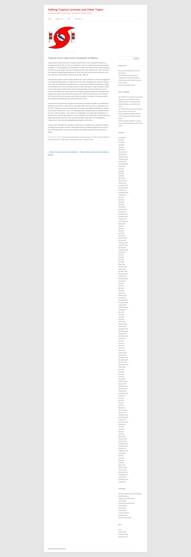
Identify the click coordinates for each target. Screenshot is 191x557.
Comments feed (123, 534)
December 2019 (123, 329)
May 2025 (121, 173)
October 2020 (122, 305)
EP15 (59, 139)
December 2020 (123, 300)
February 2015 (122, 467)
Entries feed (122, 532)
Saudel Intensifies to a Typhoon (128, 75)
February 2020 (122, 324)
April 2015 (121, 462)
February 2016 (122, 438)
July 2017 (121, 398)
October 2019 (122, 333)
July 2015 (121, 455)
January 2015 (122, 470)
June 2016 (121, 429)
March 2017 (121, 407)
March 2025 (121, 178)
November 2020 (123, 302)
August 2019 (122, 338)
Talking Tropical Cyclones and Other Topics (75, 9)
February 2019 (122, 352)
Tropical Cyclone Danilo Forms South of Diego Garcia (129, 116)
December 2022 (123, 242)
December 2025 (123, 156)
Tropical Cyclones (85, 137)
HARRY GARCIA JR (123, 101)
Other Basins (122, 508)
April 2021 (121, 290)
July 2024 (121, 197)
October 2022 (122, 247)
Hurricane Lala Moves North (126, 85)
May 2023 (121, 231)
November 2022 (123, 245)
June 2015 (121, 458)
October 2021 (122, 276)
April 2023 (121, 233)
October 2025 (122, 161)
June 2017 (121, 400)
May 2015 (121, 460)
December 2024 (123, 185)
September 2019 (123, 336)
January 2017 (122, 412)
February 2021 (122, 295)
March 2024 (121, 207)
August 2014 (122, 482)
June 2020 (121, 314)
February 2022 (122, 266)
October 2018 (122, 362)
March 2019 (121, 350)
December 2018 (123, 357)
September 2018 (123, 364)
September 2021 (123, 278)
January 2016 (122, 441)
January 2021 (122, 297)
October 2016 (122, 419)
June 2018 (121, 372)
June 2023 (121, 228)
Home (49, 19)
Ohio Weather (122, 505)
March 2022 (121, 264)
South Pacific (122, 510)
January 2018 (122, 384)
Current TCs (59, 19)
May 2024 (121, 202)
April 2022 (121, 262)
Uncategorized (122, 515)
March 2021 (121, 293)
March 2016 (121, 436)
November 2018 (123, 360)
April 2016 (121, 434)
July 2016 (121, 427)
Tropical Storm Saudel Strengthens (128, 78)
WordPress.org (122, 536)
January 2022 (122, 269)
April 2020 (121, 319)
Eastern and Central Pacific (71, 137)
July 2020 (121, 312)
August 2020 (122, 309)
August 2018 (122, 367)
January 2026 (122, 154)
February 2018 (122, 381)
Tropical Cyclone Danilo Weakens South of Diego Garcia (130, 123)
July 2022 (121, 254)
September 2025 (123, 164)
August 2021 (122, 281)
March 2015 (121, 465)
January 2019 (122, 355)
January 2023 (122, 240)
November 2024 (123, 188)
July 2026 (121, 140)
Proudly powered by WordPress (57, 548)
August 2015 (122, 453)
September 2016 (123, 422)
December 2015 (123, 443)
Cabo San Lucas (52, 139)
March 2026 (121, 149)
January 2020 (122, 326)
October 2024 (122, 190)
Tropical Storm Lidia (75, 139)
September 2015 (123, 450)
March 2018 (121, 379)
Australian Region (123, 496)
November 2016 (123, 417)
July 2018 (121, 369)
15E (99, 137)
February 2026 (122, 152)
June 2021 (121, 286)
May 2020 (121, 317)
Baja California (104, 137)
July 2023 (121, 226)
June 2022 (121, 257)
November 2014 (123, 474)
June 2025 (121, 171)
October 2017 (122, 391)
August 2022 (122, 252)
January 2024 (122, 211)
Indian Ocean (122, 501)
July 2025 (121, 168)
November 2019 (123, 331)
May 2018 (121, 374)
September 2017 (123, 393)
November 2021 (123, 274)
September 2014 (123, 479)
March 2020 (121, 321)
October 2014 (122, 477)
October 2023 (122, 219)
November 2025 (123, 159)
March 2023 (121, 235)
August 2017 (122, 395)
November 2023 (123, 216)
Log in (120, 529)
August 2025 (122, 166)
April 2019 (121, 348)
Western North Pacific (124, 517)
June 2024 (121, 199)
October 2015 (122, 448)
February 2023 (122, 238)
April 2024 (121, 204)
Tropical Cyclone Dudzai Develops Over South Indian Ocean (129, 104)
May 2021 (121, 288)
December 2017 (123, 386)
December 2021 (123, 271)
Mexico (67, 139)
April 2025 (121, 176)
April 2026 (121, 147)
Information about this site (126, 503)
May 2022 (121, 259)
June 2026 (121, 142)
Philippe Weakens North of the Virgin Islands (95, 152)
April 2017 (121, 405)
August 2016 (122, 424)
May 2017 (121, 403)
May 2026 (121, 144)
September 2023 (123, 221)
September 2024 (123, 192)
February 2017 (122, 410)
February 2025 (122, 180)
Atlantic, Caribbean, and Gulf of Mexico (130, 493)
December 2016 (123, 415)
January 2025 (122, 183)
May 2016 (121, 431)
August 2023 (122, 223)
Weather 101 (79, 19)
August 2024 (122, 195)
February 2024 (122, 209)
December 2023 (123, 214)
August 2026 (122, 137)
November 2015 (123, 446)
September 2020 (123, 307)
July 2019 (121, 340)
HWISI (68, 19)
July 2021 (121, 283)
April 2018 (121, 376)
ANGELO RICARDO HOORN (126, 113)
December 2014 (123, 472)
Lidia (62, 139)
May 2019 (121, 345)
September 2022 (123, 250)
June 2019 (121, 343)
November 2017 (123, 388)
